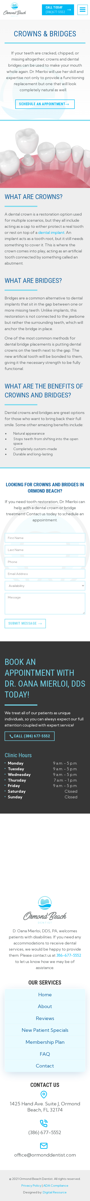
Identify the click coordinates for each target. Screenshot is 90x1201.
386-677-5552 (68, 955)
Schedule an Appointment (42, 104)
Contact (45, 1066)
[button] (82, 10)
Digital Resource (55, 1192)
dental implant (51, 232)
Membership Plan (45, 1042)
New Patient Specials (45, 1030)
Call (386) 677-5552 (32, 736)
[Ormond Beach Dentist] (45, 849)
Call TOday (55, 10)
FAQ (45, 1054)
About (45, 1006)
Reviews (45, 1018)
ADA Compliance (55, 1185)
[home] (13, 9)
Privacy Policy (31, 1185)
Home (45, 995)
